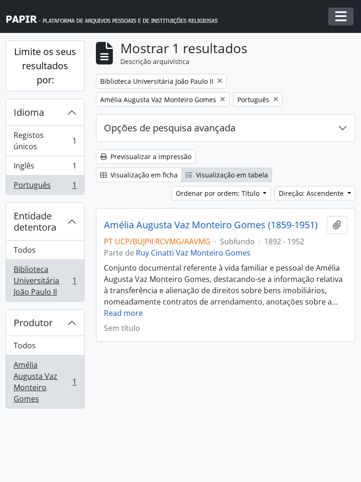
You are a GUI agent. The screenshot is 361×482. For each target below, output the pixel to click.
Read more (123, 313)
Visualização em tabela (231, 174)
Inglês (45, 168)
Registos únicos (45, 141)
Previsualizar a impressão (150, 156)
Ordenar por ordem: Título (218, 193)
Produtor (33, 322)
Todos (25, 250)
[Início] (116, 17)
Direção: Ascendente (312, 193)
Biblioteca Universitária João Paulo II (45, 280)
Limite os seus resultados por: (45, 65)
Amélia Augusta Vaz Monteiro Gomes (45, 382)
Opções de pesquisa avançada (169, 127)
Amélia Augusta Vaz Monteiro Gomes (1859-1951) (211, 225)
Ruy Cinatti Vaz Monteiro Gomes (193, 253)
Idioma (29, 112)
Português (45, 187)
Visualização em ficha (143, 174)
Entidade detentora (35, 221)
